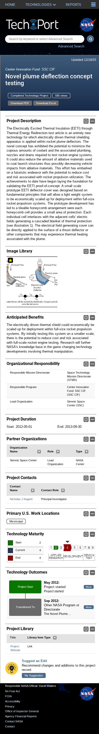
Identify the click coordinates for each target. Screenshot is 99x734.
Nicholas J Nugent (21, 499)
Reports (73, 5)
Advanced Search (71, 46)
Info (86, 121)
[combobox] (44, 39)
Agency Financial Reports (21, 716)
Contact (10, 726)
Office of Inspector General (22, 711)
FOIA (8, 696)
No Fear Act (12, 691)
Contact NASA (14, 721)
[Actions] (39, 451)
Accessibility (12, 701)
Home (10, 5)
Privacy (9, 706)
